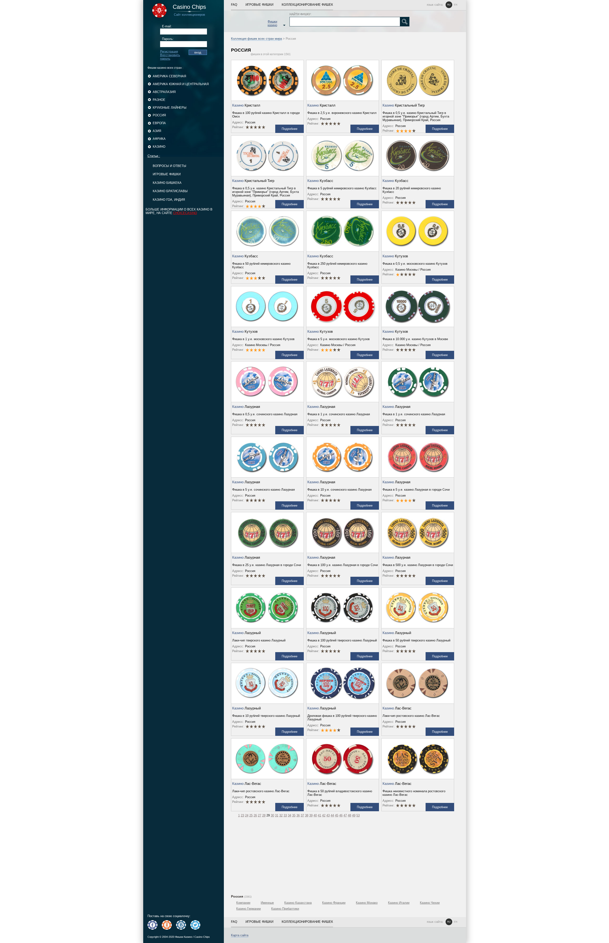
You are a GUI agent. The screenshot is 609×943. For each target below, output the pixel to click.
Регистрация (169, 51)
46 (341, 815)
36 (298, 815)
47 (345, 815)
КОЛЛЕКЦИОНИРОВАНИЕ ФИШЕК (307, 4)
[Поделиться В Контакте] (181, 925)
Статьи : (153, 156)
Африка (159, 139)
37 (302, 815)
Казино (159, 146)
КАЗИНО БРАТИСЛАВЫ (170, 191)
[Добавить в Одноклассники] (167, 925)
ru (449, 4)
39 (311, 815)
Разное (159, 100)
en (455, 4)
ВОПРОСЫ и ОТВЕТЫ (169, 166)
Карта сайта (239, 935)
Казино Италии (398, 902)
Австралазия (164, 92)
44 (332, 815)
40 (315, 815)
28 (263, 815)
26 (255, 815)
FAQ (234, 4)
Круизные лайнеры (170, 107)
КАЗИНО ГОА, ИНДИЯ (169, 199)
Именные (267, 902)
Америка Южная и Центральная (181, 84)
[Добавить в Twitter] (195, 925)
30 (272, 815)
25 (251, 815)
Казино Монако (367, 902)
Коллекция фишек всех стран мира (256, 38)
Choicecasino (185, 213)
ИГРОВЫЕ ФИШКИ (167, 174)
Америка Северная (169, 76)
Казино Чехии (430, 902)
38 (306, 815)
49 (353, 815)
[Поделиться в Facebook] (152, 925)
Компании (243, 902)
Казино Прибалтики (285, 908)
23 (242, 815)
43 (328, 815)
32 (281, 815)
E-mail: (167, 26)
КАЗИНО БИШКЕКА (167, 183)
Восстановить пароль (170, 56)
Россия (159, 115)
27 (259, 815)
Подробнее (289, 129)
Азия (157, 131)
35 (293, 815)
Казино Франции (333, 902)
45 (336, 815)
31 (276, 815)
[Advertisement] (345, 855)
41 (319, 815)
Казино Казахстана (298, 902)
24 (246, 815)
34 (289, 815)
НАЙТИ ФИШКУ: (300, 14)
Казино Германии (248, 908)
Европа (159, 123)
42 (323, 815)
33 (285, 815)
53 (358, 815)
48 (349, 815)
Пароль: (168, 39)
